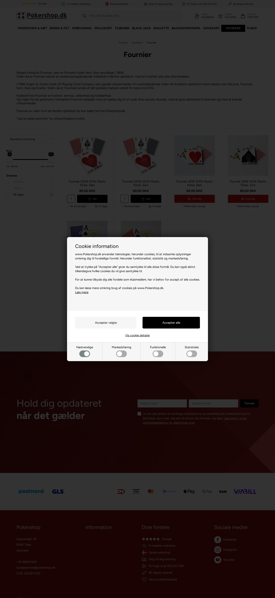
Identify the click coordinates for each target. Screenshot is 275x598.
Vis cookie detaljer (137, 335)
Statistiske (192, 347)
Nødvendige (84, 347)
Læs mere (81, 292)
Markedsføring (121, 347)
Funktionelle (158, 347)
